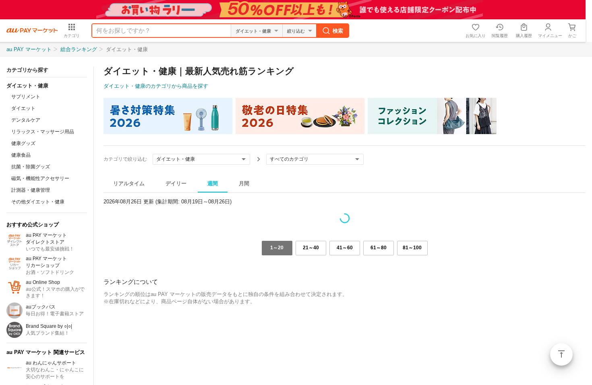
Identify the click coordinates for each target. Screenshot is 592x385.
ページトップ (561, 354)
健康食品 (21, 155)
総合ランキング (78, 49)
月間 (244, 183)
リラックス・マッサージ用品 (42, 132)
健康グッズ (23, 143)
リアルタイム (129, 183)
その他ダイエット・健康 (37, 202)
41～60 (345, 247)
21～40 (311, 247)
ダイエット (23, 108)
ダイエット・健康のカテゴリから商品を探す (155, 86)
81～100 (412, 247)
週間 (212, 183)
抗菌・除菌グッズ (30, 167)
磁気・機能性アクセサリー (40, 178)
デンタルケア (25, 120)
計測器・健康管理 (30, 190)
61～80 (379, 247)
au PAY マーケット (29, 49)
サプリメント (25, 96)
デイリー (176, 183)
